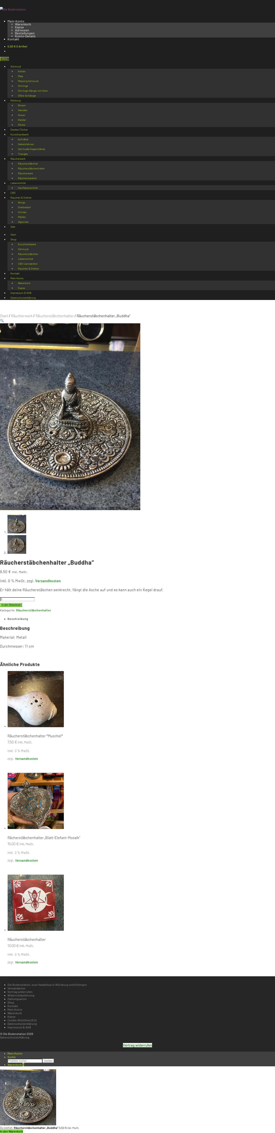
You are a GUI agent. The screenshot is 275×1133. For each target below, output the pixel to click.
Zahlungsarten (17, 999)
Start (4, 315)
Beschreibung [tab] (17, 618)
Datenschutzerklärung (23, 297)
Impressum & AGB (19, 1027)
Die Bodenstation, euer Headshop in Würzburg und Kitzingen (47, 984)
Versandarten (16, 988)
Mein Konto (15, 21)
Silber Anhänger (27, 95)
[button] (2, 320)
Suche (11, 1057)
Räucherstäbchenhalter (55, 315)
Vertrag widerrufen (20, 991)
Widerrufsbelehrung (20, 995)
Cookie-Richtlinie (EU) (21, 1020)
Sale (12, 226)
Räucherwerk (22, 315)
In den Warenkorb (11, 604)
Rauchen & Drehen (28, 268)
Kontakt (13, 39)
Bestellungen (25, 33)
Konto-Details (25, 36)
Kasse (19, 27)
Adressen (22, 30)
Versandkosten (48, 581)
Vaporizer (23, 221)
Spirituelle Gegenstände (31, 149)
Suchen (48, 1060)
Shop (13, 239)
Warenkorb (23, 24)
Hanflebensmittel (28, 187)
